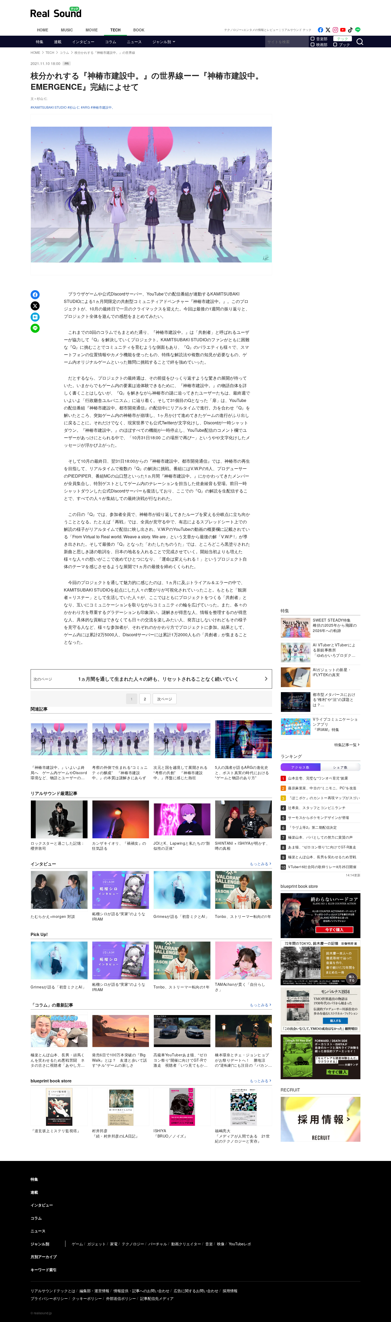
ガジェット (96, 1243)
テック (342, 38)
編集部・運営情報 (94, 1290)
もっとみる (259, 864)
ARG (86, 107)
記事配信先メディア (157, 1298)
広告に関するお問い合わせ (196, 1290)
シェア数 (340, 767)
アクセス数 (300, 767)
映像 (220, 1243)
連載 (57, 41)
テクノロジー (133, 1243)
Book (138, 29)
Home (42, 29)
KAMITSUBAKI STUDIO (49, 107)
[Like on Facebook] (320, 30)
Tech (115, 29)
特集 (39, 41)
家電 (114, 1243)
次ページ (164, 698)
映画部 (321, 44)
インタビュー (83, 41)
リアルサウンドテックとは (53, 1290)
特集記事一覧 (345, 744)
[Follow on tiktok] (350, 30)
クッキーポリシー (87, 1298)
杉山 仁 (74, 107)
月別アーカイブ (44, 1256)
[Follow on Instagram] (335, 30)
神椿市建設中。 (104, 107)
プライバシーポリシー (49, 1298)
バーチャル (157, 1243)
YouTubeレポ (240, 1243)
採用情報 (230, 1290)
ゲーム (77, 1243)
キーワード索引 (44, 1269)
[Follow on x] (328, 30)
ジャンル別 (161, 41)
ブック (344, 44)
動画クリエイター (186, 1243)
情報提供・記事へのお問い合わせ (141, 1290)
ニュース (134, 41)
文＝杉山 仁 (39, 98)
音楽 (209, 1243)
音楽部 (321, 38)
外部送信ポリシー (121, 1298)
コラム (110, 41)
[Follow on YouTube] (343, 30)
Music (67, 29)
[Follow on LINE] (357, 30)
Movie (92, 29)
